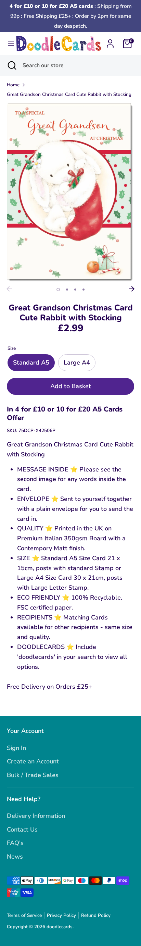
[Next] (131, 288)
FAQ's (15, 843)
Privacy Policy (61, 915)
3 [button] (75, 289)
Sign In (16, 748)
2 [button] (67, 289)
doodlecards (60, 926)
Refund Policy (96, 915)
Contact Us (22, 829)
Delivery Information (36, 816)
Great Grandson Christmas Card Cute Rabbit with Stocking (69, 94)
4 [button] (83, 289)
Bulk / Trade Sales (33, 775)
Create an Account (33, 761)
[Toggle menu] (8, 43)
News (15, 856)
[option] (70, 193)
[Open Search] (11, 65)
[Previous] (9, 288)
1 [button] (58, 289)
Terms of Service (24, 915)
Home (13, 85)
